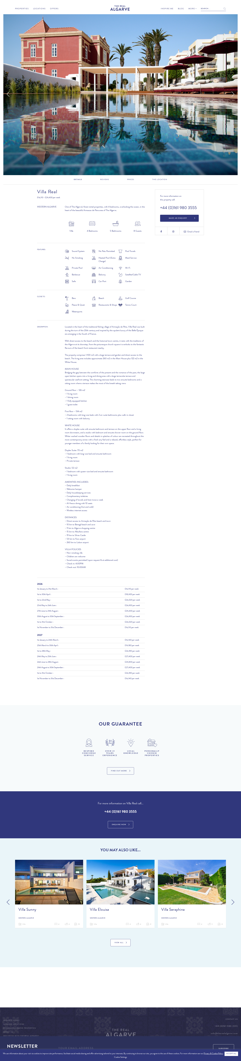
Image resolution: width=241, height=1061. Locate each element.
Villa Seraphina (173, 910)
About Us (8, 1032)
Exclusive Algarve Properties (19, 1028)
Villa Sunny (27, 910)
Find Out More (119, 771)
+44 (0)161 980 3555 (178, 208)
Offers (54, 9)
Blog (181, 9)
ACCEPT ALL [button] (231, 1054)
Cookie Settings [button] (120, 1057)
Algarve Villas (11, 1020)
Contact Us (232, 1019)
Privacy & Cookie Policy (213, 1054)
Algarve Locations (13, 1024)
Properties (22, 9)
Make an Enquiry (178, 218)
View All (119, 943)
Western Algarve (46, 207)
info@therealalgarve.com (224, 1034)
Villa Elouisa (99, 910)
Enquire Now (119, 825)
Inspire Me (167, 9)
